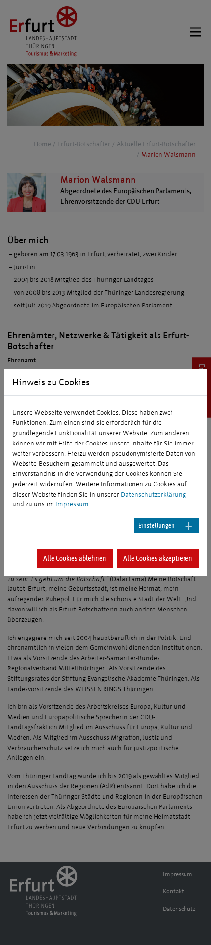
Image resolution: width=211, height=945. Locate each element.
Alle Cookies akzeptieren (157, 558)
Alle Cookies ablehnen (74, 558)
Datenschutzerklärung (153, 495)
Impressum (72, 504)
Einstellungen (156, 525)
